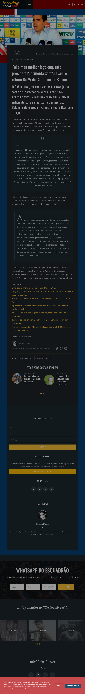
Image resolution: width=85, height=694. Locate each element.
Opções (59, 686)
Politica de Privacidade (12, 689)
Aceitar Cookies (73, 686)
